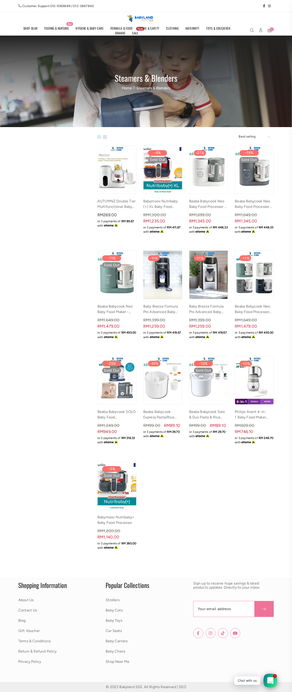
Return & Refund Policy (37, 651)
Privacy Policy (29, 661)
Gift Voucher (29, 631)
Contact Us (27, 610)
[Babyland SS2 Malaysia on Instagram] (268, 6)
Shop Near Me (117, 661)
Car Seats (114, 631)
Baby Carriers (117, 641)
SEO (182, 687)
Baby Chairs (115, 651)
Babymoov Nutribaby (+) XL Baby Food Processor (160, 206)
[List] (105, 136)
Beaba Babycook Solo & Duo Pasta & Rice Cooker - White (207, 417)
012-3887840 (83, 6)
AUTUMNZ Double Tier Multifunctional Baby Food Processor (116, 206)
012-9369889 (60, 6)
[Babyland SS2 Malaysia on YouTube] (272, 6)
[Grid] (99, 136)
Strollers (112, 600)
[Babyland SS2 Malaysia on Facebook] (262, 6)
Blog (22, 620)
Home (127, 88)
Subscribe (264, 609)
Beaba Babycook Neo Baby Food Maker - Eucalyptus (115, 311)
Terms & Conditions (34, 641)
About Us (26, 600)
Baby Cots (114, 610)
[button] (252, 31)
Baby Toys (114, 620)
